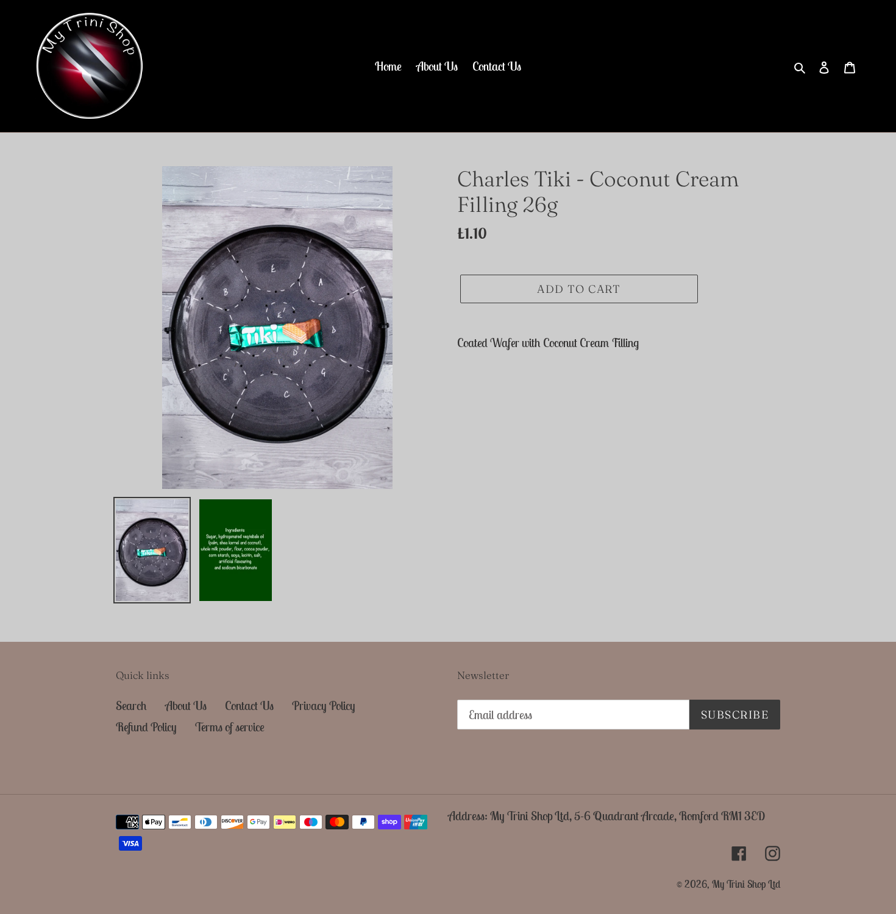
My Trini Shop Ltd (746, 884)
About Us (186, 705)
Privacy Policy (323, 705)
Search (131, 705)
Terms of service (230, 726)
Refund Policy (146, 726)
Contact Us (249, 705)
